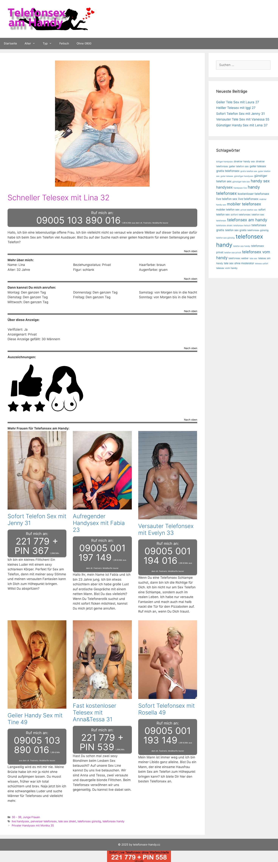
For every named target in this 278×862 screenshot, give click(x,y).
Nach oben (190, 251)
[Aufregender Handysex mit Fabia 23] (102, 507)
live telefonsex (248, 199)
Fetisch (64, 43)
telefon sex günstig (225, 238)
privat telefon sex (249, 210)
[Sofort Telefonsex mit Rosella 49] (167, 696)
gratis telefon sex (248, 171)
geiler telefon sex (239, 166)
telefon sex (258, 214)
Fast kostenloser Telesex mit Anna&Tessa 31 (94, 712)
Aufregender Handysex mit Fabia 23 (99, 523)
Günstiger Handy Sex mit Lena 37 (242, 125)
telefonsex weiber (238, 258)
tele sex (253, 258)
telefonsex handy (113, 821)
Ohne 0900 (84, 43)
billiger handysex (224, 161)
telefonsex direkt (224, 225)
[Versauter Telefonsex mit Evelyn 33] (167, 517)
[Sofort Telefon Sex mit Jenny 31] (37, 507)
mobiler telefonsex (244, 204)
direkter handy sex (244, 161)
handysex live (240, 188)
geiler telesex (258, 166)
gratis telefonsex (227, 171)
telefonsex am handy (247, 219)
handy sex (260, 181)
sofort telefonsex (241, 214)
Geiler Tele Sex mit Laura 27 (237, 102)
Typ (45, 43)
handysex (224, 187)
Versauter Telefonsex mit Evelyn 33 (166, 529)
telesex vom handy (227, 268)
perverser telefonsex (44, 821)
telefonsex (221, 220)
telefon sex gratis (235, 230)
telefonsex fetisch (242, 225)
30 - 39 (16, 817)
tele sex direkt (67, 821)
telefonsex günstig (89, 821)
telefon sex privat (232, 252)
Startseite (10, 43)
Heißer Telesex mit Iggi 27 (235, 108)
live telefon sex (226, 199)
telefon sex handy (241, 246)
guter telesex (227, 176)
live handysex (20, 821)
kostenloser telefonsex (253, 194)
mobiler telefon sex (228, 209)
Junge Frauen (31, 817)
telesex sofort (261, 263)
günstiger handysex (243, 176)
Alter (28, 43)
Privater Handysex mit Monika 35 (33, 825)
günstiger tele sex (241, 181)
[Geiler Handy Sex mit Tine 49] (37, 706)
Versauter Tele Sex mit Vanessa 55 (242, 119)
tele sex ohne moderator (239, 263)
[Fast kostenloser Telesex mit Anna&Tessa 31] (102, 696)
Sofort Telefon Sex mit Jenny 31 (240, 114)
